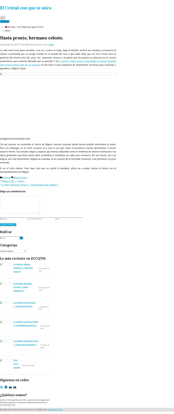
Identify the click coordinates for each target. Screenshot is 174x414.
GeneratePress (55, 409)
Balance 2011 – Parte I (13, 181)
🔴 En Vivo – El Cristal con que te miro (24, 26)
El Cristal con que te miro (25, 8)
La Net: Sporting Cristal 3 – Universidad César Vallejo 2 (30, 184)
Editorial (6, 177)
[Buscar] (21, 238)
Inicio (7, 30)
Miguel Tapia (20, 177)
